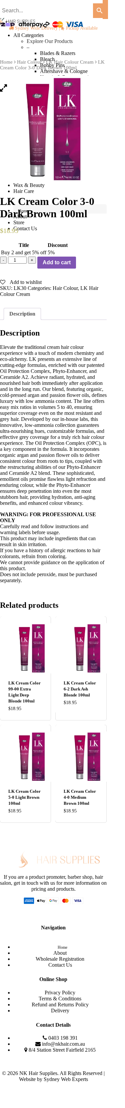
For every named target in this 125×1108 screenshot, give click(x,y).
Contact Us (60, 965)
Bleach (47, 59)
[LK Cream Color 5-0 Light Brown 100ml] (25, 756)
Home (62, 947)
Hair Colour (65, 288)
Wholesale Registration (60, 959)
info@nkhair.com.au (63, 1044)
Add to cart (57, 262)
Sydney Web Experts (66, 1079)
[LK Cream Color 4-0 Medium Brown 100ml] (80, 756)
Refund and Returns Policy (60, 1004)
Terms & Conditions (60, 998)
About (60, 953)
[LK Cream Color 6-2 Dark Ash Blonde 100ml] (80, 648)
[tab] (22, 314)
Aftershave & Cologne (64, 71)
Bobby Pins (52, 65)
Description (22, 314)
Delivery (60, 1010)
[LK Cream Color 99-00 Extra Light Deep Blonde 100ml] (25, 648)
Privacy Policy (60, 992)
